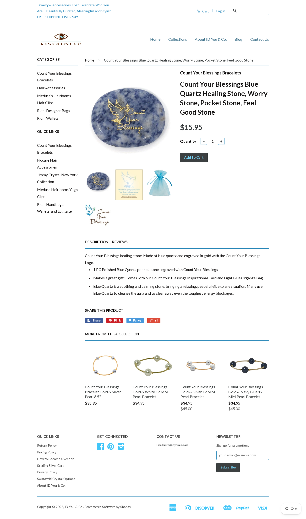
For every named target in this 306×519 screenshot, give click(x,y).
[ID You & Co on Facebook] (100, 448)
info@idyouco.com (176, 444)
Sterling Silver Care (50, 466)
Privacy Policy (47, 472)
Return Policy (47, 445)
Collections (177, 39)
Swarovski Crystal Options (56, 479)
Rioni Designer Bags (53, 110)
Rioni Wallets (48, 118)
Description (96, 242)
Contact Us (259, 39)
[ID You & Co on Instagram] (121, 448)
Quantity (188, 141)
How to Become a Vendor (55, 459)
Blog (238, 39)
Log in (220, 11)
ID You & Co (74, 507)
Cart (205, 11)
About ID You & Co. (211, 39)
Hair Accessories (51, 87)
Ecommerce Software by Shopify (108, 507)
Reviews (120, 242)
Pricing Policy (46, 452)
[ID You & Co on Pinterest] (110, 448)
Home (155, 39)
